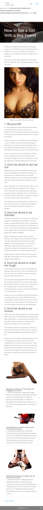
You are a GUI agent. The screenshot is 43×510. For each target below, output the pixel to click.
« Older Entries (9, 501)
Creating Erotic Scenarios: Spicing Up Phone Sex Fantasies (20, 428)
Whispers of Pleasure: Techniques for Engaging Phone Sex (20, 390)
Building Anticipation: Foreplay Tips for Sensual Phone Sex (20, 477)
